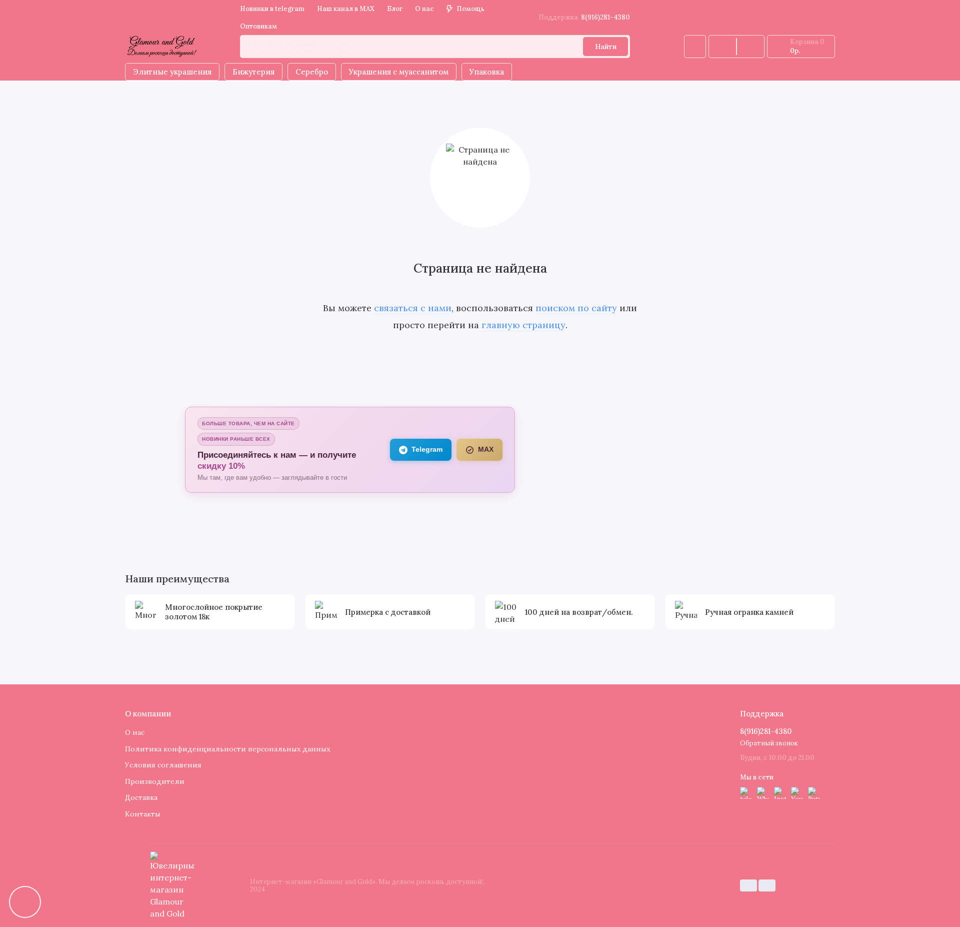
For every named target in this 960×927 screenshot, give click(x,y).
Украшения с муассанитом (398, 72)
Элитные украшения (172, 72)
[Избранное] (750, 46)
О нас (424, 9)
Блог (394, 9)
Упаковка (487, 72)
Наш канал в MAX (345, 9)
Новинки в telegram (272, 9)
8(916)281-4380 (584, 17)
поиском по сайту (576, 308)
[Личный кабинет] (695, 46)
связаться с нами (413, 308)
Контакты (142, 813)
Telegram (427, 449)
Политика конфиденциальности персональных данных (227, 748)
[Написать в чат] (25, 902)
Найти (605, 46)
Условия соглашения (163, 764)
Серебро (312, 72)
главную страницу (524, 325)
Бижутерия (253, 72)
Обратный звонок (769, 743)
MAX (486, 449)
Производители (154, 781)
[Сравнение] (722, 46)
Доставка (141, 797)
